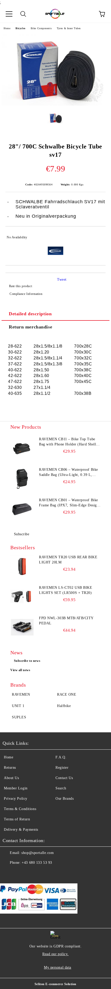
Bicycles (20, 28)
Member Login (16, 788)
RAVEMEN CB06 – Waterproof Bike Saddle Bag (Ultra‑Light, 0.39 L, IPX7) (68, 472)
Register (62, 768)
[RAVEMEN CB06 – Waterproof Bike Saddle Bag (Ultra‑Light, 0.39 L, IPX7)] (22, 478)
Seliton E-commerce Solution (55, 984)
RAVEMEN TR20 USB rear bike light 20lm (68, 559)
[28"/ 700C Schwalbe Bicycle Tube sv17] (55, 104)
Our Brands (65, 798)
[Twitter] (21, 873)
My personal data (57, 967)
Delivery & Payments (21, 829)
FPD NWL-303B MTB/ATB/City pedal (66, 620)
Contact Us (64, 778)
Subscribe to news (27, 661)
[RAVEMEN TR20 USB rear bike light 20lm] (22, 566)
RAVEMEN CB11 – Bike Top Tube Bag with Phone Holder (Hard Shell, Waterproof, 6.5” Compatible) (68, 442)
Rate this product (20, 286)
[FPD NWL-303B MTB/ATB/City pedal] (22, 627)
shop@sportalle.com (37, 853)
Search (61, 788)
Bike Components (41, 28)
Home (7, 28)
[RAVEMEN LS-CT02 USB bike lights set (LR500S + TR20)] (22, 596)
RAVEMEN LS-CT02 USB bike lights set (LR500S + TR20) (65, 590)
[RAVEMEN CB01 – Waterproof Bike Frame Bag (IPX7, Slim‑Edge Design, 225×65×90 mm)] (22, 509)
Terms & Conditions (20, 809)
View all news (20, 670)
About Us (11, 778)
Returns (10, 768)
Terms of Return (17, 819)
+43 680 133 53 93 (37, 863)
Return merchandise (30, 326)
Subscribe (21, 534)
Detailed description (30, 313)
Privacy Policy (15, 798)
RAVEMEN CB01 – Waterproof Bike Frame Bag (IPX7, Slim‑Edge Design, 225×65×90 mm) (69, 503)
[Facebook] (9, 873)
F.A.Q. (61, 757)
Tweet (62, 279)
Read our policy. (55, 954)
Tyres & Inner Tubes (69, 28)
